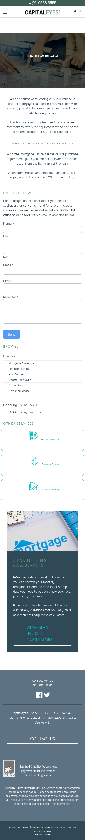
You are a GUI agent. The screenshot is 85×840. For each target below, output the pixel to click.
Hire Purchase (17, 374)
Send (11, 334)
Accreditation (17, 385)
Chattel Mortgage (20, 380)
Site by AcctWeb (42, 834)
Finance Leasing (19, 368)
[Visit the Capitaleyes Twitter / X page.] (77, 10)
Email (8, 265)
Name (8, 223)
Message (10, 296)
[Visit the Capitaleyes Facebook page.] (82, 10)
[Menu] (5, 11)
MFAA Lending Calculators (25, 412)
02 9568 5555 (49, 713)
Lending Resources (20, 405)
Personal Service (19, 391)
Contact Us (42, 738)
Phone (7, 281)
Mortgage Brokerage (21, 363)
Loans (9, 356)
